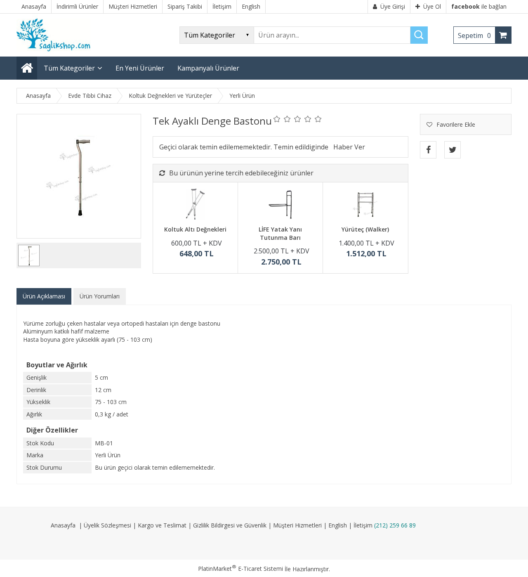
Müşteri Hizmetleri (297, 525)
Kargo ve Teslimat (162, 525)
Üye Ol (432, 6)
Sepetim (474, 35)
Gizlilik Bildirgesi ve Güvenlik (229, 525)
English (337, 525)
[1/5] (277, 119)
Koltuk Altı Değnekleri (195, 229)
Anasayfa (63, 525)
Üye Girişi (392, 6)
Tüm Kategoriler (69, 68)
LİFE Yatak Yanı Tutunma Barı (280, 233)
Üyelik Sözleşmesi (107, 525)
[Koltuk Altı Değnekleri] (195, 205)
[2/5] (282, 119)
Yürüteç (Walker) (365, 229)
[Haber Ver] (349, 147)
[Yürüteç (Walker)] (365, 205)
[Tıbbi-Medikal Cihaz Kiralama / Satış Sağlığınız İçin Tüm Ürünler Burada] (56, 53)
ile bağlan (479, 6)
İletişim (363, 525)
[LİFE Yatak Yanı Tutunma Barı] (280, 205)
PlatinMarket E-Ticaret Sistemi (240, 568)
